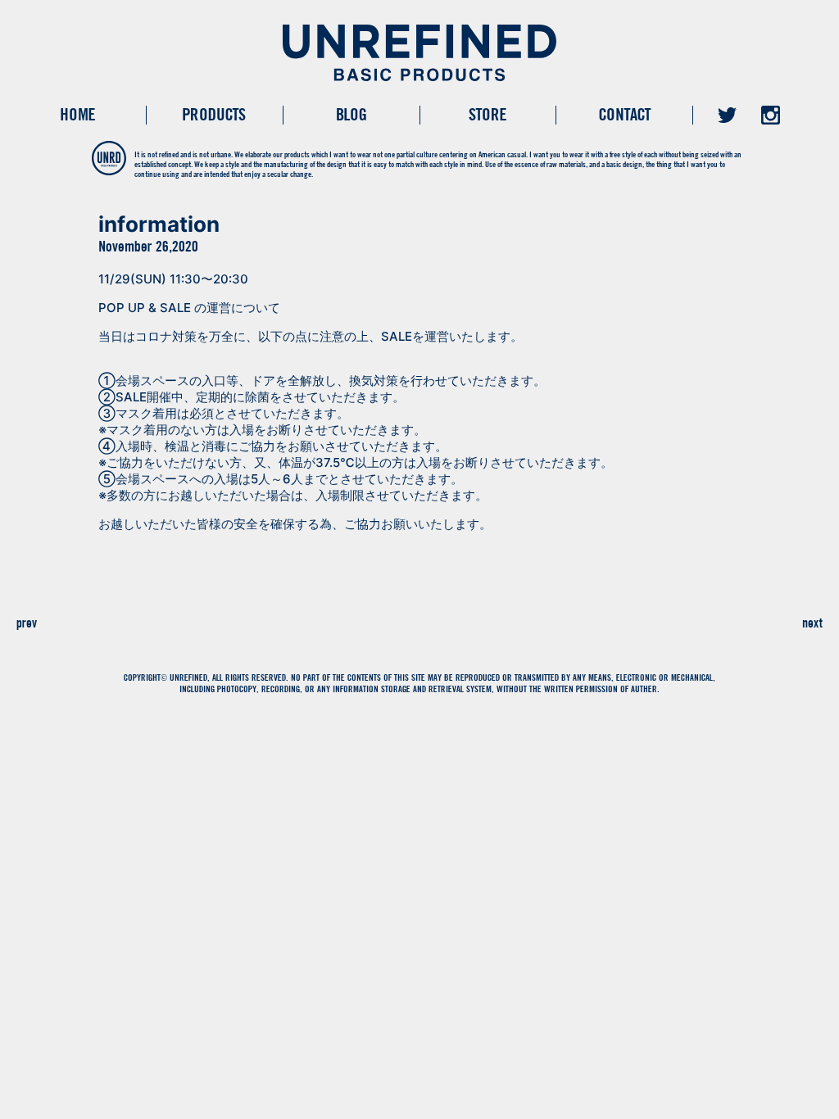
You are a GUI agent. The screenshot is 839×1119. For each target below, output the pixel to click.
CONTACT (625, 114)
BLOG (351, 114)
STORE (487, 114)
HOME (77, 114)
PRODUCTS (214, 114)
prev (26, 622)
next (812, 622)
